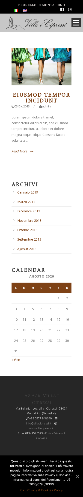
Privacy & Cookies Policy (45, 490)
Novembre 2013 (29, 220)
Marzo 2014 (26, 201)
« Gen (16, 359)
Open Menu (76, 22)
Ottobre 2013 (27, 230)
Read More (19, 151)
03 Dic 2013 (22, 106)
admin (46, 106)
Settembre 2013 (29, 239)
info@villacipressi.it (38, 423)
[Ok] (77, 476)
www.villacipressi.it (41, 428)
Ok (22, 490)
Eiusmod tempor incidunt (41, 98)
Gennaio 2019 (27, 192)
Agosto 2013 (26, 249)
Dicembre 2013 (28, 211)
